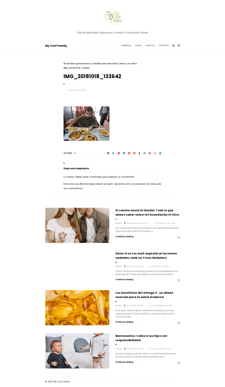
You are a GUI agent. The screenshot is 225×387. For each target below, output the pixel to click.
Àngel (119, 223)
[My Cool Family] (112, 17)
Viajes (138, 46)
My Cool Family (56, 46)
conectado (96, 176)
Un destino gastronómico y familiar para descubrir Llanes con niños (100, 63)
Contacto (163, 46)
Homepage (126, 46)
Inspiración (133, 223)
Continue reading (124, 236)
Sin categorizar (135, 266)
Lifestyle (150, 46)
